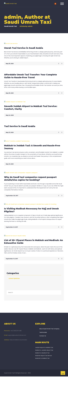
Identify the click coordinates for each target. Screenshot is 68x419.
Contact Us (42, 336)
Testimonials (43, 332)
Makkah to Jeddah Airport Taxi (44, 350)
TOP (63, 373)
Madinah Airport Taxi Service (43, 355)
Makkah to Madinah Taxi (42, 353)
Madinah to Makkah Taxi (42, 358)
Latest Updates (14, 278)
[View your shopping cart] (57, 4)
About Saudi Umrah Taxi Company (49, 329)
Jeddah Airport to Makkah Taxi (44, 347)
